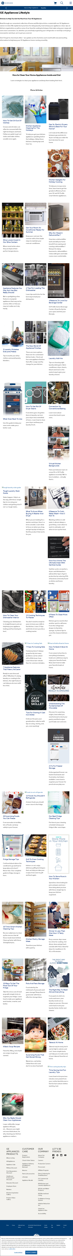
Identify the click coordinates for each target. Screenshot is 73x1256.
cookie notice (12, 1249)
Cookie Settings (18, 1252)
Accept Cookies (31, 1252)
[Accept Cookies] (70, 1239)
